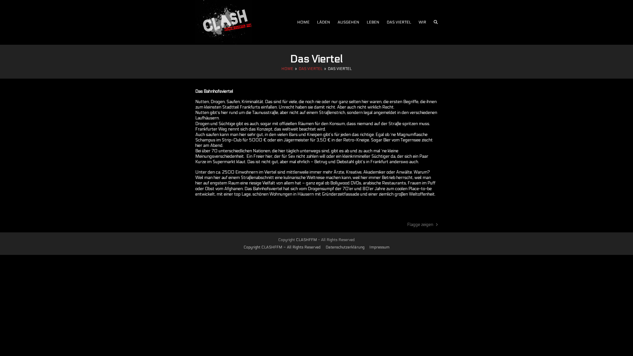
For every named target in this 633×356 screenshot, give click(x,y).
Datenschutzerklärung (345, 247)
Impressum (379, 247)
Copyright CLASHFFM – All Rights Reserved (282, 247)
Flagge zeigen (420, 224)
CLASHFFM (306, 240)
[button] (435, 22)
